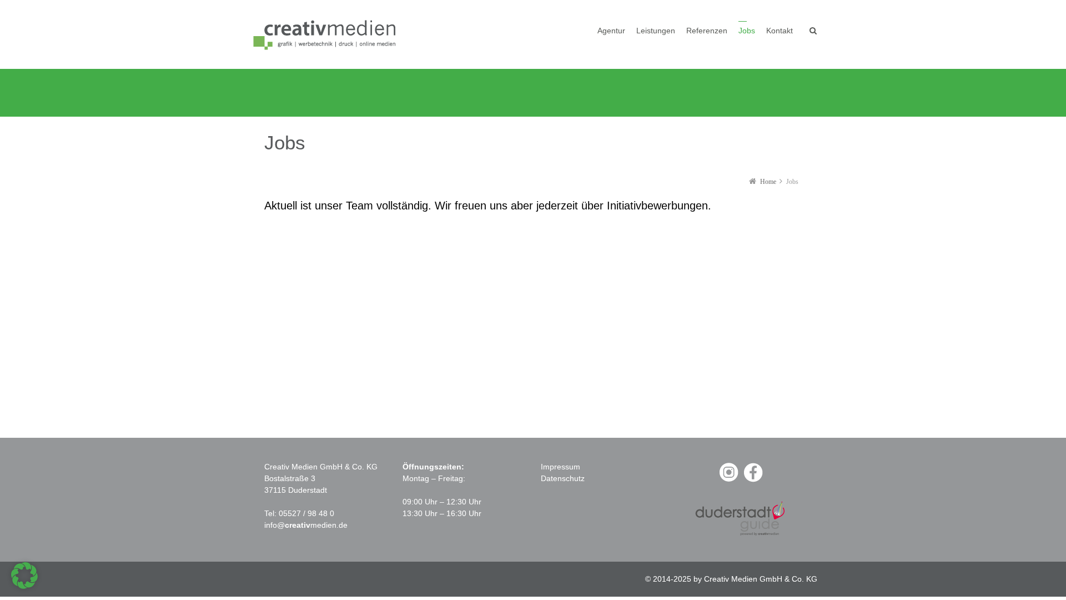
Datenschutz (563, 478)
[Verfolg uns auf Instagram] (728, 480)
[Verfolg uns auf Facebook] (753, 480)
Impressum (560, 466)
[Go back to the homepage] (326, 34)
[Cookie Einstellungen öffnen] (24, 586)
